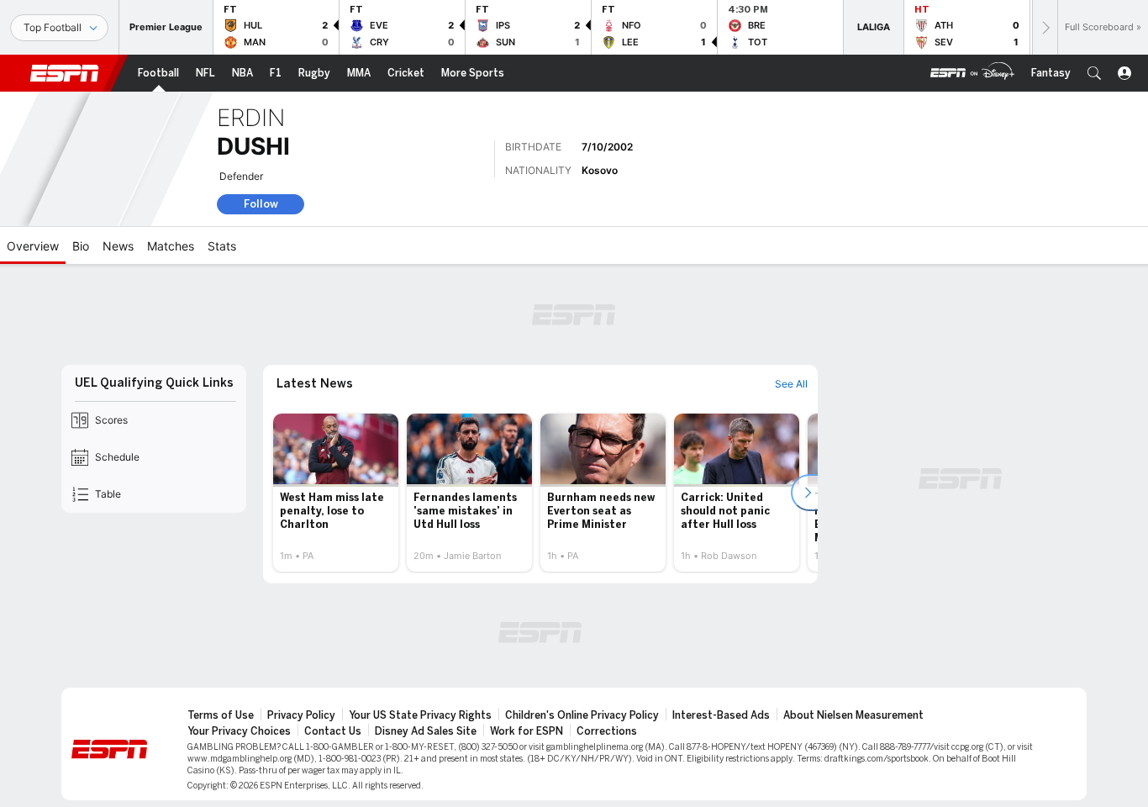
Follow (261, 204)
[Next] (1044, 27)
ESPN (64, 73)
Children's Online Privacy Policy (582, 715)
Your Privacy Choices (239, 731)
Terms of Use (220, 715)
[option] (335, 493)
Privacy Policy (301, 715)
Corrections (607, 731)
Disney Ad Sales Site (426, 731)
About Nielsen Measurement (853, 715)
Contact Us (332, 731)
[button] (1094, 73)
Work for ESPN (526, 731)
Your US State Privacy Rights (420, 715)
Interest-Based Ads (721, 715)
